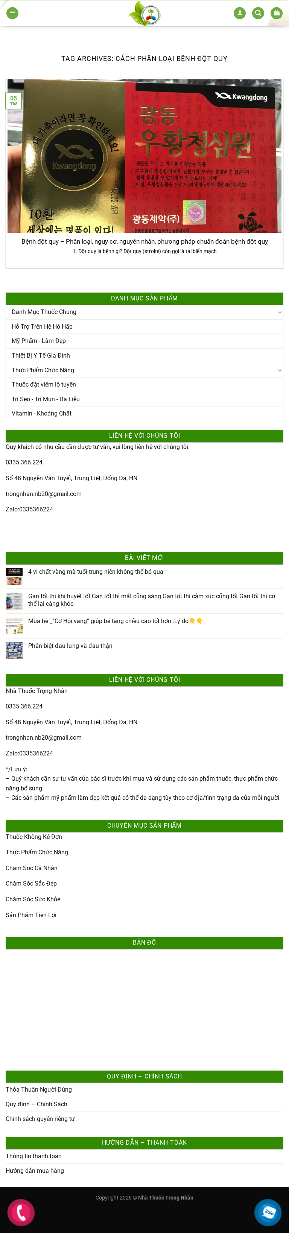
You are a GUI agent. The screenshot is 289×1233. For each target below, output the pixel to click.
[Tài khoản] (240, 13)
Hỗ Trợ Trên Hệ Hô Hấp (42, 326)
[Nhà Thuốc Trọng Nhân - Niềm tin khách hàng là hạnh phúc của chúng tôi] (145, 13)
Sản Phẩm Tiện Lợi (31, 915)
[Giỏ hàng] (277, 13)
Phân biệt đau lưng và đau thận (70, 645)
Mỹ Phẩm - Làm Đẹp (39, 340)
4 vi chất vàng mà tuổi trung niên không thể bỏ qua (95, 571)
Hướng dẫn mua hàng (35, 1170)
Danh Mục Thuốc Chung (44, 311)
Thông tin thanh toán (34, 1156)
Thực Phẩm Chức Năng (43, 370)
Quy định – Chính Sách (36, 1104)
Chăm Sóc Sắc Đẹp (31, 883)
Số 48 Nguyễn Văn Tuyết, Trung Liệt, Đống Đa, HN (71, 478)
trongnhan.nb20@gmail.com (44, 493)
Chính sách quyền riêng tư (40, 1118)
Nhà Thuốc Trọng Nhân (37, 691)
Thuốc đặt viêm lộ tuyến (44, 384)
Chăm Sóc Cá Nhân (32, 868)
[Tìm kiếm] (258, 13)
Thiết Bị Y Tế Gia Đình (41, 355)
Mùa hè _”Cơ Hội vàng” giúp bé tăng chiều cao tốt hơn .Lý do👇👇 (116, 621)
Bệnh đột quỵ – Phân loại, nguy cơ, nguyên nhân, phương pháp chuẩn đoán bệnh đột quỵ (144, 241)
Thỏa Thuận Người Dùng (39, 1089)
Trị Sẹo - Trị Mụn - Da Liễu (46, 399)
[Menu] (12, 13)
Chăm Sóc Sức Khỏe (33, 899)
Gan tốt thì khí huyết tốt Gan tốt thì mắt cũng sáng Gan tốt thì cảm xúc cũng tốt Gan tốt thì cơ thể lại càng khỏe (151, 600)
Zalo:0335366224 (29, 509)
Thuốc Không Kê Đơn (34, 836)
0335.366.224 (24, 462)
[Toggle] (280, 312)
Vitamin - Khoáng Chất (41, 413)
